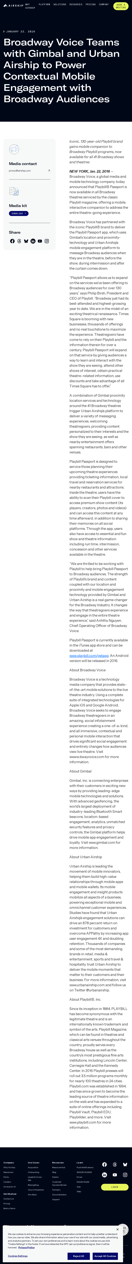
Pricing (91, 4)
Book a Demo (9, 1208)
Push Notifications (85, 1167)
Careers (7, 1182)
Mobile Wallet (83, 1182)
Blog (54, 1172)
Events (55, 1177)
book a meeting (121, 6)
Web (79, 1191)
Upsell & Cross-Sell (35, 1178)
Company (104, 4)
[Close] (117, 1229)
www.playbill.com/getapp (88, 656)
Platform (44, 4)
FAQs (6, 1177)
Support (56, 1199)
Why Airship (30, 6)
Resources (76, 4)
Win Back (32, 1194)
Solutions (59, 4)
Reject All (78, 1256)
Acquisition (33, 1167)
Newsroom (8, 1172)
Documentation (59, 1194)
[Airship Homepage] (13, 6)
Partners (56, 1189)
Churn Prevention (36, 1189)
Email (79, 1177)
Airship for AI (9, 1186)
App (79, 1186)
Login (114, 1187)
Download (17, 213)
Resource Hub (58, 1167)
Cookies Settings (18, 1256)
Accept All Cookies (105, 1256)
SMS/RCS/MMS (84, 1172)
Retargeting (33, 1185)
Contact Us (8, 1198)
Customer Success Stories (59, 1183)
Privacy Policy (26, 1247)
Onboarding (33, 1172)
